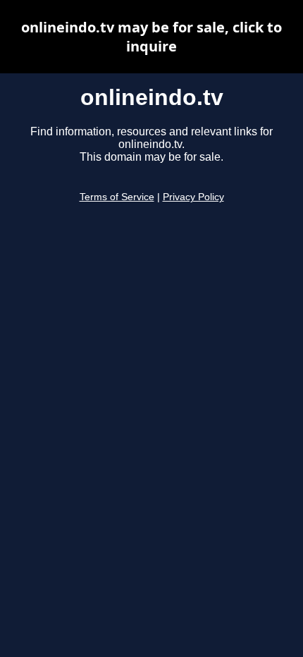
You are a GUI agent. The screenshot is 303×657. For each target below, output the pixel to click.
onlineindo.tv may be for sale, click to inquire (151, 37)
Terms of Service (117, 197)
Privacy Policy (193, 197)
